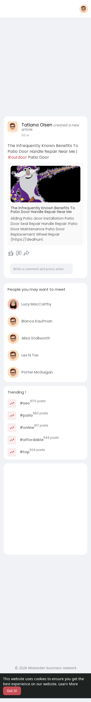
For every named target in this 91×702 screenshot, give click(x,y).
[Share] (26, 253)
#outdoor (17, 157)
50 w (25, 135)
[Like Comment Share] (18, 253)
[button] (83, 9)
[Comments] (18, 253)
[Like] (11, 253)
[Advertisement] (45, 65)
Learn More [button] (68, 683)
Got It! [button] (12, 690)
